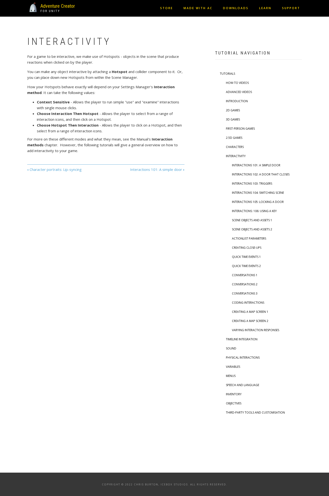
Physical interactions (243, 357)
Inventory (234, 394)
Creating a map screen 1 (250, 312)
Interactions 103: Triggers (252, 183)
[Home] (33, 6)
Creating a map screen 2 (250, 321)
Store (166, 8)
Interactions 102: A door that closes (261, 174)
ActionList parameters (249, 238)
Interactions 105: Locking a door (258, 202)
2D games (233, 110)
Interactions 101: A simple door (157, 169)
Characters (235, 147)
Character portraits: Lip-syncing (54, 169)
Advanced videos (239, 92)
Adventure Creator (57, 6)
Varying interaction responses (255, 330)
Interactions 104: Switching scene (258, 193)
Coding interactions (248, 303)
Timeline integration (241, 339)
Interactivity (236, 156)
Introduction (237, 101)
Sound (231, 348)
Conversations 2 (244, 284)
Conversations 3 (244, 293)
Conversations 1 (244, 275)
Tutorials (227, 74)
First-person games (240, 129)
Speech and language (242, 385)
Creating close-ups (246, 248)
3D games (233, 119)
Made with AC (198, 8)
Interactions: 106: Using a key (254, 211)
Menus (231, 376)
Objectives (233, 403)
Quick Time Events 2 (246, 266)
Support (291, 8)
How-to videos (237, 83)
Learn (265, 8)
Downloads (236, 8)
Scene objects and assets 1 (252, 220)
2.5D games (234, 138)
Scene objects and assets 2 (252, 229)
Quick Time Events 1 (246, 257)
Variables (233, 367)
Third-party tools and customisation (255, 412)
